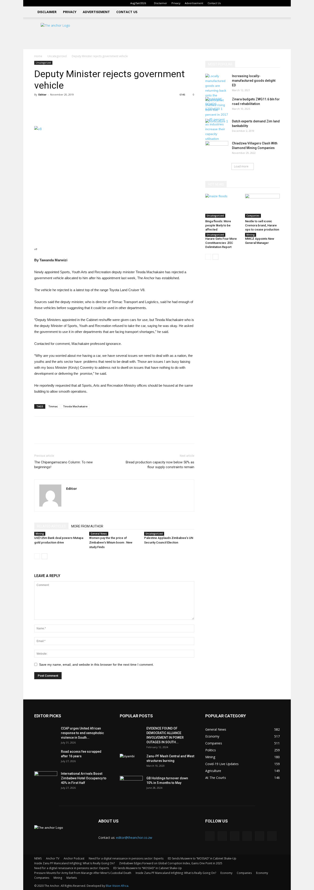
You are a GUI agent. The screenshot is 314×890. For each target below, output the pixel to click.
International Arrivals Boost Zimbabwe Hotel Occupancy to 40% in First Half (83, 778)
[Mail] (253, 3)
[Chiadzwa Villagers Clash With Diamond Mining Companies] (216, 149)
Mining (40, 533)
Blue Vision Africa (117, 886)
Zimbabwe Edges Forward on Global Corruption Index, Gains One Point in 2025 (170, 863)
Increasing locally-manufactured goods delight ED (253, 80)
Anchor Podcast (74, 858)
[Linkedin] (246, 3)
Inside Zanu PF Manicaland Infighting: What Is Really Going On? (74, 863)
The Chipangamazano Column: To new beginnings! (63, 464)
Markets (71, 878)
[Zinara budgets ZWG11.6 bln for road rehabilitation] (216, 105)
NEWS (38, 858)
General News (99, 533)
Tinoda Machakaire (75, 406)
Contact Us (214, 3)
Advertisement (194, 3)
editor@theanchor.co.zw (134, 837)
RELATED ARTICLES (51, 526)
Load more (241, 166)
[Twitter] (261, 3)
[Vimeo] (268, 3)
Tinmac (53, 406)
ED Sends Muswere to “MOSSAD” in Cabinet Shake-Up (202, 858)
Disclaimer (160, 3)
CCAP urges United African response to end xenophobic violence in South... (82, 733)
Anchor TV (52, 858)
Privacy (175, 3)
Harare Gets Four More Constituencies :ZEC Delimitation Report (221, 243)
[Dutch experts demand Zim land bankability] (216, 127)
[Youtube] (276, 3)
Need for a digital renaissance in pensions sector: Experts (126, 858)
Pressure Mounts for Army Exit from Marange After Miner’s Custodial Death (82, 873)
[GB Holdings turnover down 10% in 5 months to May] (131, 784)
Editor (42, 94)
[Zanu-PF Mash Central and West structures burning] (131, 762)
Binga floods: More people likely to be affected (218, 225)
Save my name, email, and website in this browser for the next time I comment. (96, 664)
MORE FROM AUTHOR (87, 526)
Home (38, 56)
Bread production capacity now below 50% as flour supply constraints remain (160, 464)
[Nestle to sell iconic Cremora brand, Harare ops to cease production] (262, 206)
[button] (231, 3)
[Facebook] (238, 3)
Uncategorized (57, 56)
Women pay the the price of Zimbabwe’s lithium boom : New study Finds (110, 542)
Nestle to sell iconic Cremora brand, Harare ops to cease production (262, 225)
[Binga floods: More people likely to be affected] (222, 206)
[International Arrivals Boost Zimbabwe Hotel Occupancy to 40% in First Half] (45, 779)
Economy (226, 873)
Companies (253, 215)
